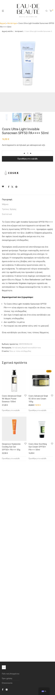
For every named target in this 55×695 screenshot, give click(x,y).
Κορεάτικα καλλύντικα (31, 348)
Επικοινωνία (7, 683)
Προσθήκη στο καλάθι (27, 159)
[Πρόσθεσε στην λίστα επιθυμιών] (4, 187)
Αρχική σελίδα (7, 31)
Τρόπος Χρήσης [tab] (9, 209)
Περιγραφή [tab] (7, 199)
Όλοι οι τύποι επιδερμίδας (20, 351)
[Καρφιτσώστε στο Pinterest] (16, 187)
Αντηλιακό (19, 31)
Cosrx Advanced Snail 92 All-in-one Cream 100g (38, 399)
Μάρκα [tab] (5, 204)
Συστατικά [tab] (7, 214)
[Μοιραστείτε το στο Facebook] (8, 187)
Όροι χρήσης (7, 678)
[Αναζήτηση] (47, 11)
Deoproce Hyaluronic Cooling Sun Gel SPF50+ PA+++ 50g (11, 447)
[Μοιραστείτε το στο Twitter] (12, 187)
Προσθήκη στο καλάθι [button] (11, 410)
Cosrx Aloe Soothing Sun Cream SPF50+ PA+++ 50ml (38, 447)
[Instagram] (7, 689)
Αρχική (3, 23)
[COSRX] (11, 172)
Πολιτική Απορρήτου (10, 674)
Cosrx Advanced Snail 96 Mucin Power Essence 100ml (11, 399)
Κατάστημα (12, 23)
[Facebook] (2, 689)
